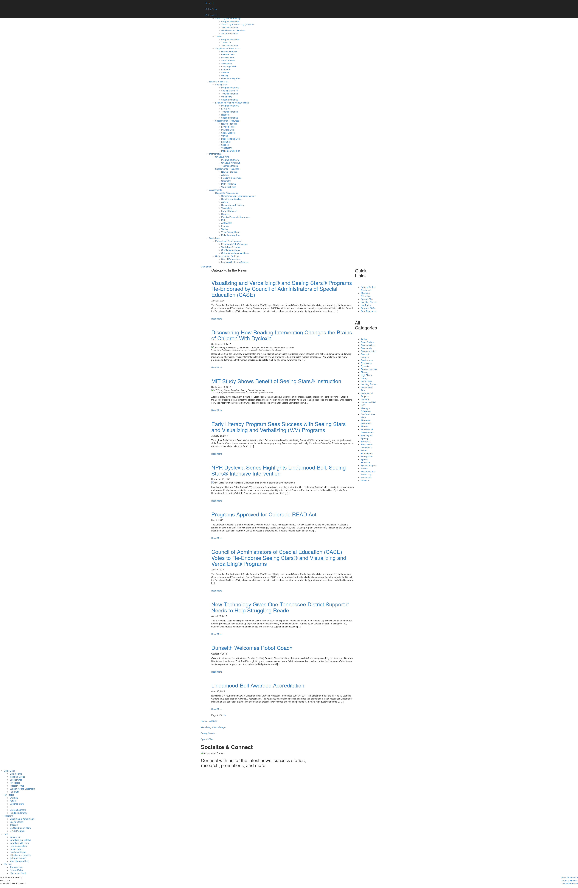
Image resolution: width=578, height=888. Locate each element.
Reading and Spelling (231, 198)
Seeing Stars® (16, 821)
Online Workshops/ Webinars (235, 253)
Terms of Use (16, 866)
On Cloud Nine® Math (20, 827)
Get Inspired (211, 15)
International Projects (367, 395)
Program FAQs (368, 308)
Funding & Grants (18, 812)
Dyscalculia (366, 363)
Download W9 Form (19, 842)
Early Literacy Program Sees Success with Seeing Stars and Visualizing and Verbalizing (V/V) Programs (278, 427)
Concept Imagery (365, 356)
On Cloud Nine (222, 156)
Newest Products (229, 51)
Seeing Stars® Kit (229, 90)
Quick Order (211, 9)
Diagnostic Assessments (226, 192)
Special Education (365, 461)
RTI (11, 806)
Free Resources (368, 311)
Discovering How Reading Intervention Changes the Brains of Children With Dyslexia (281, 335)
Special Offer (367, 299)
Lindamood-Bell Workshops (234, 244)
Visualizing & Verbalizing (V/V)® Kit (237, 24)
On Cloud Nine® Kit (230, 162)
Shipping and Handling (20, 854)
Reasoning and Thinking (232, 204)
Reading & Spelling (218, 81)
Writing (224, 75)
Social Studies (228, 60)
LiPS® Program (17, 830)
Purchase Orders (18, 851)
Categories (206, 266)
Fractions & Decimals (231, 177)
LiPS (363, 405)
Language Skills (228, 66)
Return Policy (16, 848)
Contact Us (15, 836)
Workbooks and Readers (233, 30)
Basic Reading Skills (230, 138)
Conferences (367, 360)
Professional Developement (228, 240)
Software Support (18, 857)
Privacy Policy (16, 869)
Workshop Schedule (230, 247)
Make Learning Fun (230, 78)
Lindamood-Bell (368, 402)
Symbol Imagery (368, 465)
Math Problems (228, 183)
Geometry (226, 180)
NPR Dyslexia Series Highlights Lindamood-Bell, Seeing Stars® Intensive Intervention (278, 470)
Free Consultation (18, 845)
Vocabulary (226, 63)
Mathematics (215, 153)
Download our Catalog (20, 839)
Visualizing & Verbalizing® (22, 818)
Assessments (215, 189)
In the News (366, 381)
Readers (225, 114)
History (364, 378)
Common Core (368, 345)
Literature (225, 69)
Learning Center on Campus (234, 262)
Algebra (225, 174)
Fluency (225, 225)
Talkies (218, 36)
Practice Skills (227, 57)
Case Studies (367, 342)
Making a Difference (366, 295)
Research (365, 441)
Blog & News (16, 773)
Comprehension (368, 351)
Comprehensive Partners (227, 256)
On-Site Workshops (230, 250)
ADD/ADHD (226, 222)
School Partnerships (230, 259)
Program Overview (230, 21)
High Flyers (366, 375)
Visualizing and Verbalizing (228, 18)
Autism (224, 201)
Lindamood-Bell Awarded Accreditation (257, 685)
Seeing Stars (221, 84)
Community (366, 348)
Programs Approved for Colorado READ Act (263, 514)
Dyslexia (225, 213)
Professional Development (367, 431)
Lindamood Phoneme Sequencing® (232, 102)
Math (223, 219)
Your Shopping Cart (19, 860)
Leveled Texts (228, 54)
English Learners (369, 369)
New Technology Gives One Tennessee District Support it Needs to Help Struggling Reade (280, 607)
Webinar (365, 480)
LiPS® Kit (225, 108)
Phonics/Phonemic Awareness (235, 216)
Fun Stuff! (14, 791)
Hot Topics (366, 305)
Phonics (364, 426)
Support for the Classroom (368, 289)
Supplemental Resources (227, 48)
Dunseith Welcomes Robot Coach (251, 647)
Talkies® (14, 824)
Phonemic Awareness (366, 422)
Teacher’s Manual (229, 27)
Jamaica (365, 399)
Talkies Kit (226, 42)
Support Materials (229, 33)
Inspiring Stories (368, 302)
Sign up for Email (18, 872)
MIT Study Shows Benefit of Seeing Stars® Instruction (276, 381)
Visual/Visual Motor (230, 231)
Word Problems (228, 186)
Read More (216, 318)
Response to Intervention (367, 446)
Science (225, 72)
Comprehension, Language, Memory (238, 195)
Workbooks (226, 96)
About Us (209, 3)
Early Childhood (228, 210)
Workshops (214, 237)
